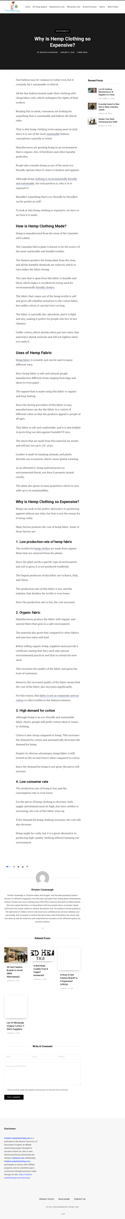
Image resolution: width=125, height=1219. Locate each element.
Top (63, 1214)
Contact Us (80, 1199)
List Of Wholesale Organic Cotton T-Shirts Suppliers (16, 1025)
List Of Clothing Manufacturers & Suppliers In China (106, 92)
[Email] (6, 106)
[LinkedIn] (23, 867)
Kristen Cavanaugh (49, 52)
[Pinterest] (6, 99)
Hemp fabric (23, 360)
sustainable (53, 134)
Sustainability (62, 31)
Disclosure (64, 1199)
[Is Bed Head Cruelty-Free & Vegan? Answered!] (42, 954)
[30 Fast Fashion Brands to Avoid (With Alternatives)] (15, 954)
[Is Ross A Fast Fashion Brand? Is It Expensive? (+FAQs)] (69, 958)
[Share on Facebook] (6, 86)
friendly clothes (45, 287)
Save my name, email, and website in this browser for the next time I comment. (37, 1090)
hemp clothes (42, 548)
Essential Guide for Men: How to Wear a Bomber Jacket (109, 107)
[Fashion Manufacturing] (12, 6)
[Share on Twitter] (6, 93)
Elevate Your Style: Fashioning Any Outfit (108, 120)
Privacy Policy (46, 1199)
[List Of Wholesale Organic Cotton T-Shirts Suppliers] (15, 1006)
